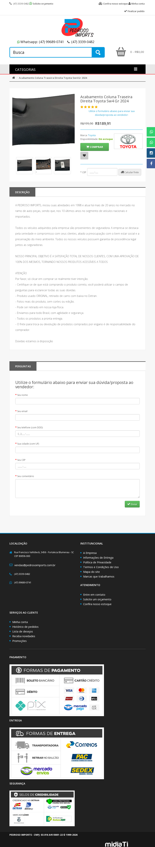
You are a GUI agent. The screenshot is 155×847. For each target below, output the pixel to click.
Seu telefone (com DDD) (30, 427)
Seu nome (22, 395)
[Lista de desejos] (84, 155)
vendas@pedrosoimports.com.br (34, 565)
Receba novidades (23, 636)
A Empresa (90, 553)
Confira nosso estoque (97, 604)
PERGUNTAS (23, 366)
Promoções (19, 641)
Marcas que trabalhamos (98, 576)
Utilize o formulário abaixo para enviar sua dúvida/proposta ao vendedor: (112, 113)
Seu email (22, 411)
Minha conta (20, 622)
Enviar (133, 504)
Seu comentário (25, 476)
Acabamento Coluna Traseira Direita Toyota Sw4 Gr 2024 (53, 78)
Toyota (92, 135)
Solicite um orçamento (97, 599)
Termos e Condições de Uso (101, 567)
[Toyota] (128, 141)
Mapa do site (91, 572)
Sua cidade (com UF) (28, 443)
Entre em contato (94, 594)
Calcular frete (131, 172)
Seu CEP (21, 460)
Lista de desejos (22, 631)
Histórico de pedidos (25, 626)
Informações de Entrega (98, 557)
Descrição (22, 192)
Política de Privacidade (97, 562)
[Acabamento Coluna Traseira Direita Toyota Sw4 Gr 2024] (24, 165)
